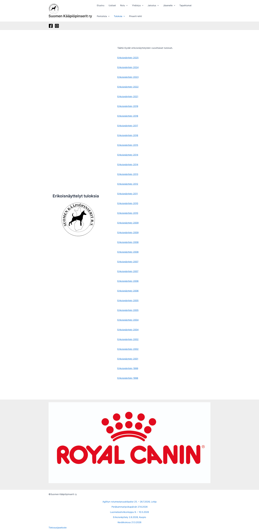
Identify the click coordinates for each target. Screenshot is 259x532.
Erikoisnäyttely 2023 (128, 77)
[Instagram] (57, 26)
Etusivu (100, 5)
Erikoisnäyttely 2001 (127, 358)
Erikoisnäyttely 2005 (128, 300)
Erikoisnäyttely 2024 (128, 67)
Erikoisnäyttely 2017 (127, 125)
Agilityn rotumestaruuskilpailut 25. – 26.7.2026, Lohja (129, 501)
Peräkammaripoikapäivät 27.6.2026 (130, 506)
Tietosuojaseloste (58, 527)
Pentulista (102, 16)
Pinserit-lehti (135, 16)
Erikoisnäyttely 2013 (127, 174)
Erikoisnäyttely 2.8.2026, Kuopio (129, 517)
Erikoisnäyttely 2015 (127, 145)
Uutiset (112, 5)
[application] (126, 5)
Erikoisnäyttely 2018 (127, 116)
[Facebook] (51, 26)
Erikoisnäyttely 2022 (128, 86)
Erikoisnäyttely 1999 (127, 368)
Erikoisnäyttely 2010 (127, 203)
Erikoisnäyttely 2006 (128, 281)
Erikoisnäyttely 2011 (127, 193)
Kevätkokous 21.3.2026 (129, 522)
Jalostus (152, 5)
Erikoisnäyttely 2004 (128, 320)
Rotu (122, 5)
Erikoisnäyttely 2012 (127, 184)
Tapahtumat (185, 5)
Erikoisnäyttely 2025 (128, 57)
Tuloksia (118, 16)
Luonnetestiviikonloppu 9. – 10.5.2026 (129, 512)
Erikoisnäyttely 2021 (127, 96)
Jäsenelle (168, 5)
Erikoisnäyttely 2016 (127, 135)
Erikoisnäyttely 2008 (128, 242)
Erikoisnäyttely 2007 (127, 261)
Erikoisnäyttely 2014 (127, 154)
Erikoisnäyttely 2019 (127, 106)
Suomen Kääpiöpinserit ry (70, 16)
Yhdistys (136, 5)
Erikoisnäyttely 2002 (128, 339)
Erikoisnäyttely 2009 (128, 222)
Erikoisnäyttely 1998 (127, 378)
